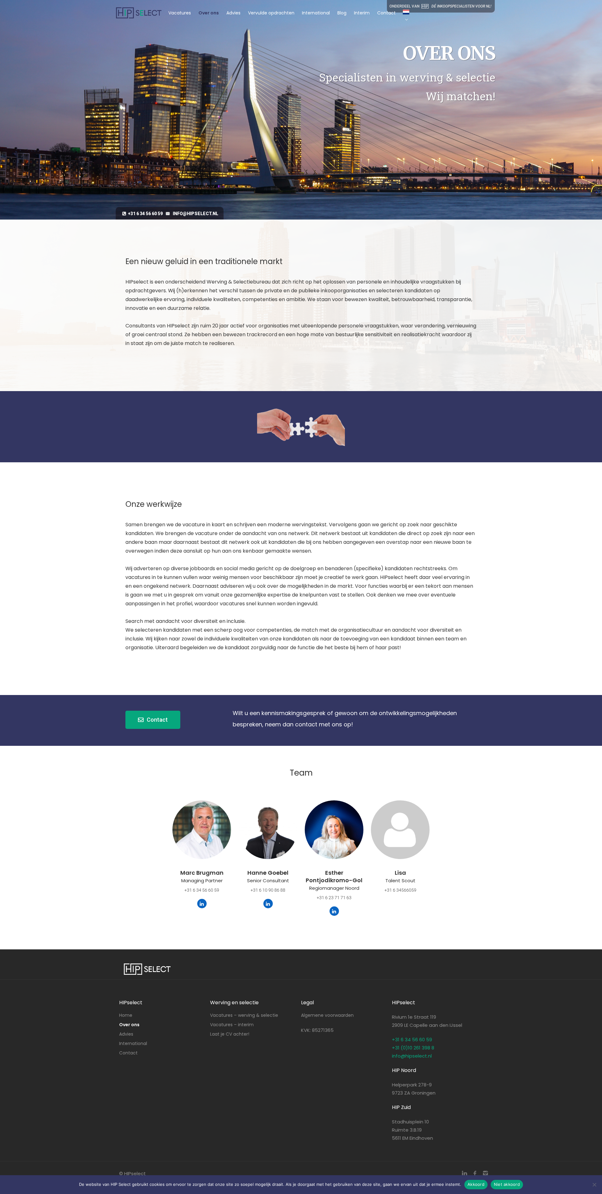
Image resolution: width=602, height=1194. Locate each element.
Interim (362, 13)
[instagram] (485, 1173)
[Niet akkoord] (594, 1184)
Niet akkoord (507, 1184)
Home (125, 1015)
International (316, 13)
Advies (233, 13)
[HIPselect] (138, 9)
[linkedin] (464, 1173)
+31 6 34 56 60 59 (145, 213)
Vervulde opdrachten (271, 13)
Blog (341, 13)
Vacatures (179, 13)
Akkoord (475, 1184)
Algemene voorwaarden (327, 1015)
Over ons (208, 13)
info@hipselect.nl (195, 213)
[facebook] (475, 1173)
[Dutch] (402, 16)
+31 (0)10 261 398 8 (413, 1047)
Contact (386, 13)
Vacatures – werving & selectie (244, 1015)
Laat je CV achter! (229, 1034)
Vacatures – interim (232, 1025)
